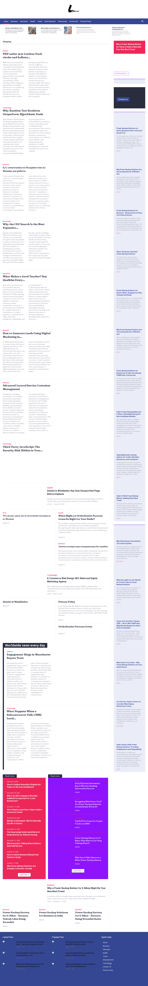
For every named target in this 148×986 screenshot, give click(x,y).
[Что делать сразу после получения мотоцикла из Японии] (103, 30)
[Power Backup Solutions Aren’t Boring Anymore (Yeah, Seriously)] (58, 956)
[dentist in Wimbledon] (28, 624)
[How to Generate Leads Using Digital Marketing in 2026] (82, 348)
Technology (7, 108)
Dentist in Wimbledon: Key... (14, 28)
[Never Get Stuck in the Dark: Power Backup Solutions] (129, 244)
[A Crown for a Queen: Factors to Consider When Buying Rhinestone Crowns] (129, 694)
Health (5, 51)
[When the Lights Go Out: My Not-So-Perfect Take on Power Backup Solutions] (129, 572)
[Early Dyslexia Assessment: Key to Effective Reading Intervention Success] (62, 786)
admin (49, 594)
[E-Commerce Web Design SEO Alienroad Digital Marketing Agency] (24, 584)
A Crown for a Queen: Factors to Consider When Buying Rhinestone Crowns (129, 704)
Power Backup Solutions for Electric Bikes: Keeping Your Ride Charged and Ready (129, 293)
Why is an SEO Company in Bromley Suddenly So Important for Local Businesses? (22, 798)
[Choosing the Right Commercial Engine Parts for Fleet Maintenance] (58, 967)
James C (49, 504)
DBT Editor (120, 561)
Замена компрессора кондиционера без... (118, 28)
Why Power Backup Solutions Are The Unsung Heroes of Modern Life (129, 332)
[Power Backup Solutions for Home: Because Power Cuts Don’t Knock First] (129, 120)
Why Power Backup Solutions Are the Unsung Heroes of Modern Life (129, 172)
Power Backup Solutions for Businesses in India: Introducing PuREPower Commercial (129, 373)
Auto (4, 513)
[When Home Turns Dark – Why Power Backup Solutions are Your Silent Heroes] (129, 655)
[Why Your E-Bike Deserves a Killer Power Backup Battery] (62, 859)
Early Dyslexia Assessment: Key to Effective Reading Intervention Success (87, 786)
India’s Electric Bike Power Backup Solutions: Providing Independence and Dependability (129, 747)
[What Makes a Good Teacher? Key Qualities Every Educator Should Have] (82, 291)
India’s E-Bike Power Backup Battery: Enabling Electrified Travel (127, 498)
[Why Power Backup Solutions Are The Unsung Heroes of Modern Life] (129, 322)
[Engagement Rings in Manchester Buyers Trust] (80, 668)
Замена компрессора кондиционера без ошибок (83, 546)
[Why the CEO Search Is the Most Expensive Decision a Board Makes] (82, 239)
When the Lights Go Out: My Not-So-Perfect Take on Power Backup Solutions (129, 582)
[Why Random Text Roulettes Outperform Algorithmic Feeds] (82, 125)
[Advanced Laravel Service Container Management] (82, 400)
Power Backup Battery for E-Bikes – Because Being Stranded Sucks (88, 915)
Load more (23, 875)
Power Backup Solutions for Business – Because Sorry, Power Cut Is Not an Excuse (129, 213)
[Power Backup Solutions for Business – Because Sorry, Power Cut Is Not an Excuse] (129, 203)
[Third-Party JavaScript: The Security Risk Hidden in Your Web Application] (82, 461)
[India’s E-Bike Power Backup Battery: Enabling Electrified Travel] (129, 488)
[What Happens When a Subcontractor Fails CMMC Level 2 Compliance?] (80, 725)
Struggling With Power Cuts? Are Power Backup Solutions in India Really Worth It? (88, 804)
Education (6, 273)
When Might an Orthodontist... (50, 28)
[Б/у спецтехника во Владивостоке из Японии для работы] (82, 182)
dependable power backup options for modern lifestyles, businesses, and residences (128, 457)
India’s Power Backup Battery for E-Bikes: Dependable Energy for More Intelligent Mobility (129, 414)
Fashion (9, 651)
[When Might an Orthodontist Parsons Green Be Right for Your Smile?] (68, 30)
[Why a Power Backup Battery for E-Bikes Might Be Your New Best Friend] (24, 893)
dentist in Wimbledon (15, 601)
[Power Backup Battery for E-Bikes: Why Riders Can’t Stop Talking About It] (62, 841)
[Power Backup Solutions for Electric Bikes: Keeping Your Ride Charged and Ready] (129, 283)
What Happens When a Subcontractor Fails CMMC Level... (24, 715)
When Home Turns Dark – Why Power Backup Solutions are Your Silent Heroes (129, 665)
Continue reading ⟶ (121, 73)
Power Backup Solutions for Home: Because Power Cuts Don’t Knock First (129, 130)
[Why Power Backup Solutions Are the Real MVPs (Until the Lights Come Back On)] (58, 945)
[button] (142, 21)
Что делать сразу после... (84, 27)
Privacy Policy (66, 601)
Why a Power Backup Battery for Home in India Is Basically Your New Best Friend (128, 47)
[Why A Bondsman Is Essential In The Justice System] (129, 533)
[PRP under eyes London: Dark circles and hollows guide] (82, 68)
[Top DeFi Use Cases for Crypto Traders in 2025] (62, 823)
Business (6, 164)
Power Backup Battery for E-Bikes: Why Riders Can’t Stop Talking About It (88, 840)
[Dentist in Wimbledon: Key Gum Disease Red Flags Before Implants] (32, 30)
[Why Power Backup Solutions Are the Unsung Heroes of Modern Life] (129, 162)
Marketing (7, 221)
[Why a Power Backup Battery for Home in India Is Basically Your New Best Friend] (129, 61)
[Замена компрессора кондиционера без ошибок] (139, 30)
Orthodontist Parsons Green (75, 626)
